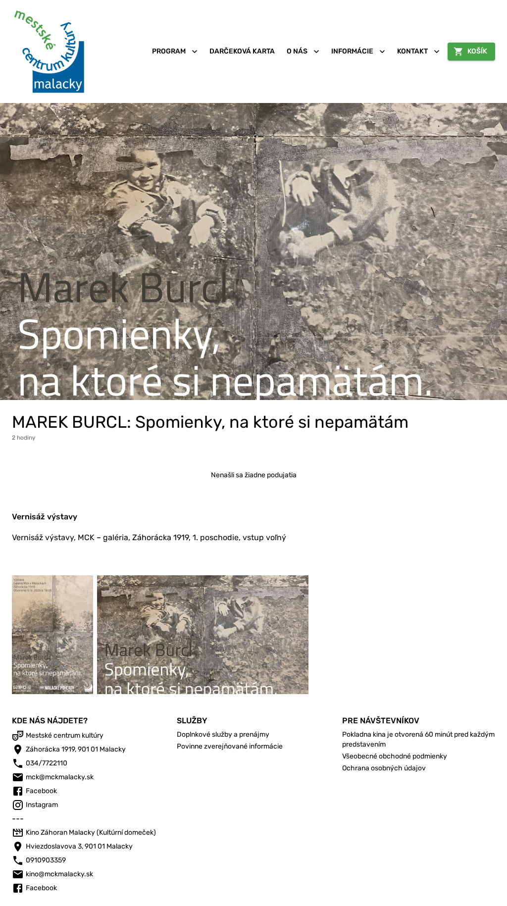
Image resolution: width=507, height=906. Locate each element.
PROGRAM (169, 51)
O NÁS (297, 51)
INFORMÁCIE (352, 51)
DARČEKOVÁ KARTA (242, 51)
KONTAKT (412, 51)
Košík (477, 51)
